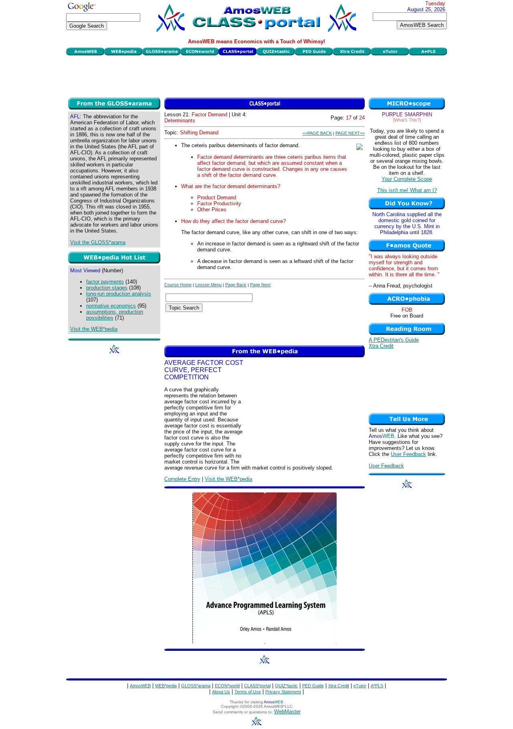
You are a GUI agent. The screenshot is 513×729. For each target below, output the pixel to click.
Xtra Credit (381, 346)
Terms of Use (247, 691)
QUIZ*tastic (286, 685)
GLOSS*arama (195, 685)
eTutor (359, 685)
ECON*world (227, 685)
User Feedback (408, 454)
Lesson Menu (208, 284)
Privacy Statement (283, 691)
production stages (106, 288)
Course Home (178, 284)
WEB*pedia (166, 685)
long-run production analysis (118, 294)
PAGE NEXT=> (350, 133)
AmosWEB (140, 685)
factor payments (105, 282)
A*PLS (377, 685)
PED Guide (313, 685)
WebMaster (287, 712)
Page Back (235, 284)
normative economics (111, 306)
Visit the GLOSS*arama (97, 242)
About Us (221, 691)
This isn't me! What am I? (407, 190)
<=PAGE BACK (317, 133)
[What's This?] (407, 119)
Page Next (260, 284)
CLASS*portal (257, 685)
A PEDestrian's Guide (394, 340)
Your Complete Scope (407, 179)
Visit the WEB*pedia (93, 329)
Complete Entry (182, 479)
